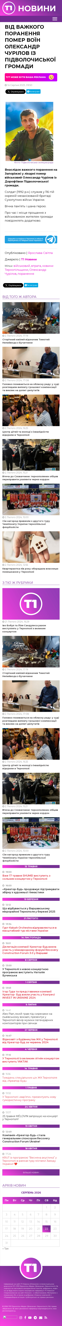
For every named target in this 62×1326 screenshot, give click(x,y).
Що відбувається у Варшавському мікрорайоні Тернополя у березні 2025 (28, 910)
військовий (22, 266)
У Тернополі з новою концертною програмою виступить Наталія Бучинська (25, 972)
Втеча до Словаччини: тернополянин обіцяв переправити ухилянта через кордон (30, 478)
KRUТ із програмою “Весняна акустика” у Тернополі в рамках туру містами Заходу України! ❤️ (29, 1160)
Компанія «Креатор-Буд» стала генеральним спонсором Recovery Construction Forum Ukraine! (26, 1138)
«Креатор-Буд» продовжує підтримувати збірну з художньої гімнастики (30, 891)
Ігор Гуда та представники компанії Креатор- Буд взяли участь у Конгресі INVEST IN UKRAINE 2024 (28, 994)
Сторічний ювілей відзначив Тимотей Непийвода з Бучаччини (26, 341)
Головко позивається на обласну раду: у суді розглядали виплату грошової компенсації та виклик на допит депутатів (30, 387)
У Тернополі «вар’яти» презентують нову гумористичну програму (29, 1098)
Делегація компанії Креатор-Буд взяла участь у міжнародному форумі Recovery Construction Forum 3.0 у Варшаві (30, 950)
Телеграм (34, 91)
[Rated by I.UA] (10, 1317)
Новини (37, 8)
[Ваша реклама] (31, 77)
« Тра (5, 1248)
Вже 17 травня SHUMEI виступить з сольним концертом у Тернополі (26, 877)
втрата (36, 266)
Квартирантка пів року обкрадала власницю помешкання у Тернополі (30, 570)
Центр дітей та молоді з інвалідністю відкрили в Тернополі (25, 433)
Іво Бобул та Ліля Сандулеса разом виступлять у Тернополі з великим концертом (24, 628)
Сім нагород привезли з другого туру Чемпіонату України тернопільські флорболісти (26, 524)
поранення (26, 274)
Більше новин (31, 1172)
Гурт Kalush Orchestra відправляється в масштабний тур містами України (29, 929)
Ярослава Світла (40, 253)
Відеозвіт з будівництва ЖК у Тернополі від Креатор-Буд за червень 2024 (30, 1041)
